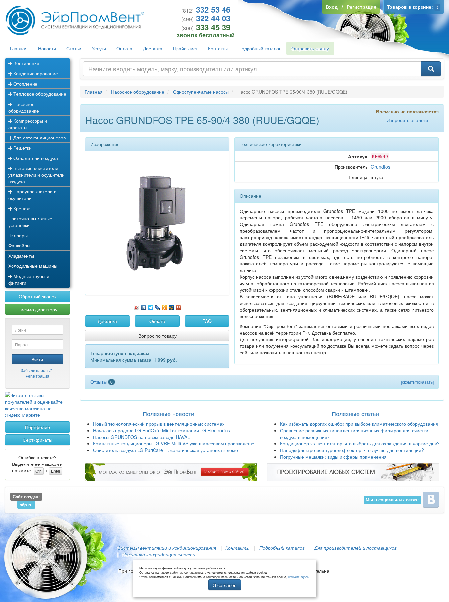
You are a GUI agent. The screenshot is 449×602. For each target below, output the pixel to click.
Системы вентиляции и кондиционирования (166, 547)
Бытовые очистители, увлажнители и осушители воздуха (36, 175)
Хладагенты (21, 255)
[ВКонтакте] (143, 306)
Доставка (152, 48)
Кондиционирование (35, 73)
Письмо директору (37, 309)
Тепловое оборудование (39, 93)
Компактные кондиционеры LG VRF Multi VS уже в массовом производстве (173, 443)
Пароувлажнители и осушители (32, 194)
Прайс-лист (185, 48)
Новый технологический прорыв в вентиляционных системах (159, 423)
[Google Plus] (178, 306)
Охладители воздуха (35, 158)
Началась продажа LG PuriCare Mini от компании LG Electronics (161, 430)
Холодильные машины (32, 266)
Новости (47, 48)
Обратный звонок (37, 296)
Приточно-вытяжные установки (30, 221)
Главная (19, 48)
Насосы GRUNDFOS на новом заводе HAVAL (141, 437)
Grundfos (380, 166)
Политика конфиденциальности (158, 554)
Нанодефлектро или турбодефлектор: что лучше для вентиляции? (352, 450)
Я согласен (225, 585)
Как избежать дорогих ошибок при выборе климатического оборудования (359, 423)
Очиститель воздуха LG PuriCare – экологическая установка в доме (165, 450)
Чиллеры (18, 235)
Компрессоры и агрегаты (27, 124)
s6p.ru (26, 505)
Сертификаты (37, 440)
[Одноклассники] (164, 306)
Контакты (218, 48)
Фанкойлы (19, 245)
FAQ (207, 321)
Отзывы (101, 381)
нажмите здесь (298, 577)
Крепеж (21, 208)
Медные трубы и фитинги (28, 279)
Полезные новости (168, 413)
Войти (37, 359)
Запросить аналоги (407, 120)
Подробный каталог (259, 48)
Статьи (73, 48)
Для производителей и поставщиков (355, 547)
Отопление (24, 83)
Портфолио (37, 427)
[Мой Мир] (171, 306)
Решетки (22, 147)
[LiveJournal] (157, 306)
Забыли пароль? (36, 370)
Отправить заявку (310, 48)
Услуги (99, 48)
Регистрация (37, 376)
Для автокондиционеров (39, 137)
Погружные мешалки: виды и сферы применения (333, 456)
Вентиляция (25, 63)
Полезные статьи (355, 413)
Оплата (124, 48)
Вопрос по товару (157, 335)
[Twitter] (150, 306)
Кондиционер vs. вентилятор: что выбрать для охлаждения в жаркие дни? (360, 443)
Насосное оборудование (23, 107)
